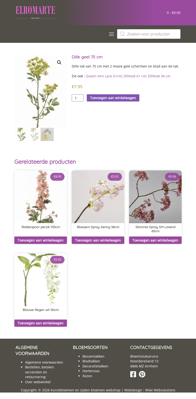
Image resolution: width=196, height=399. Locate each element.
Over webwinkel (38, 382)
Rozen (87, 376)
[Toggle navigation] (111, 34)
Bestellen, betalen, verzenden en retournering (39, 372)
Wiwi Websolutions (159, 390)
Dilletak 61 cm (135, 76)
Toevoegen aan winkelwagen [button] (41, 240)
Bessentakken (93, 356)
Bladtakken (91, 361)
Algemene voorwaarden (44, 362)
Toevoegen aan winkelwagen (113, 98)
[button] (59, 62)
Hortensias (91, 371)
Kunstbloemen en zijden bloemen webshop (85, 390)
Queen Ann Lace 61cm (104, 76)
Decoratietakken (95, 366)
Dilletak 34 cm (159, 76)
